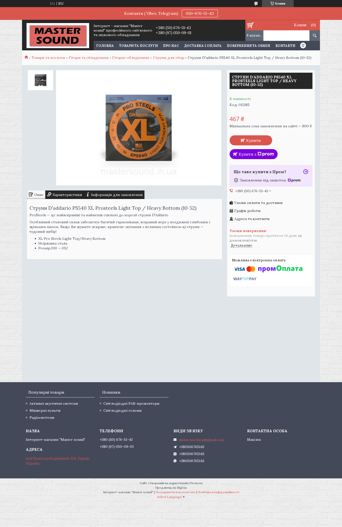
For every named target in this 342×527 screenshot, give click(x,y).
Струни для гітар (168, 57)
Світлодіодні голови (122, 410)
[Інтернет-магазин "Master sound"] (58, 35)
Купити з (247, 154)
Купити (253, 140)
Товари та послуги (138, 46)
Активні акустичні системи (54, 403)
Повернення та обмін (248, 46)
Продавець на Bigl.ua (171, 487)
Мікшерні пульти (45, 410)
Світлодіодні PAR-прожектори (131, 403)
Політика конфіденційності (218, 492)
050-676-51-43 (200, 13)
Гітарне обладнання (130, 57)
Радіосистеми (42, 417)
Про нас (171, 46)
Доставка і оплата (203, 46)
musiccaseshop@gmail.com (201, 440)
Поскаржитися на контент (175, 492)
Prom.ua (196, 483)
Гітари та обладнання (89, 57)
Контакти (285, 46)
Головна (105, 46)
